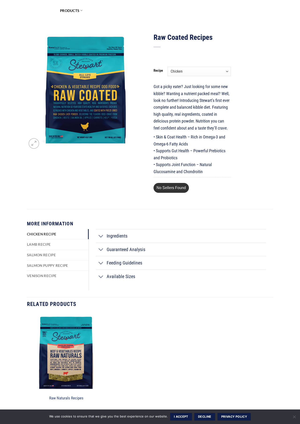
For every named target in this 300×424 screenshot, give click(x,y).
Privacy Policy (234, 416)
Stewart (40, 10)
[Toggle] (101, 236)
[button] (171, 188)
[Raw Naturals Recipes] (66, 353)
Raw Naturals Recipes (66, 398)
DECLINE (204, 416)
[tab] (58, 234)
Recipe (158, 71)
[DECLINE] (294, 418)
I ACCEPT (181, 416)
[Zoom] (34, 143)
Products (69, 10)
